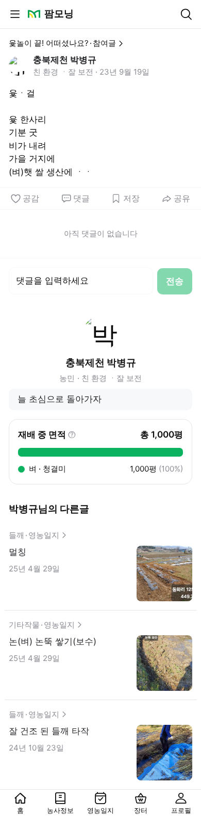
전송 (174, 281)
